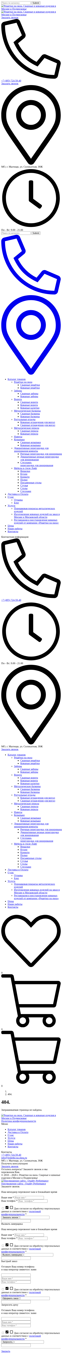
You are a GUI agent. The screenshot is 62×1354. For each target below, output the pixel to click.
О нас (11, 1135)
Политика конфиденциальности (18, 1121)
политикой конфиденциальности (21, 1213)
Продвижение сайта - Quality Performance (23, 1183)
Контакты (13, 1146)
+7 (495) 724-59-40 (11, 80)
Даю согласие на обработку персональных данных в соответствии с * (30, 1211)
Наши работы (15, 1143)
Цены (11, 1140)
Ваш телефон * (9, 1200)
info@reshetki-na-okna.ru (14, 1157)
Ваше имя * (7, 1197)
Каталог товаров (17, 1129)
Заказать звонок (9, 17)
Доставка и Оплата (18, 1132)
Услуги (11, 1138)
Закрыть (5, 1351)
